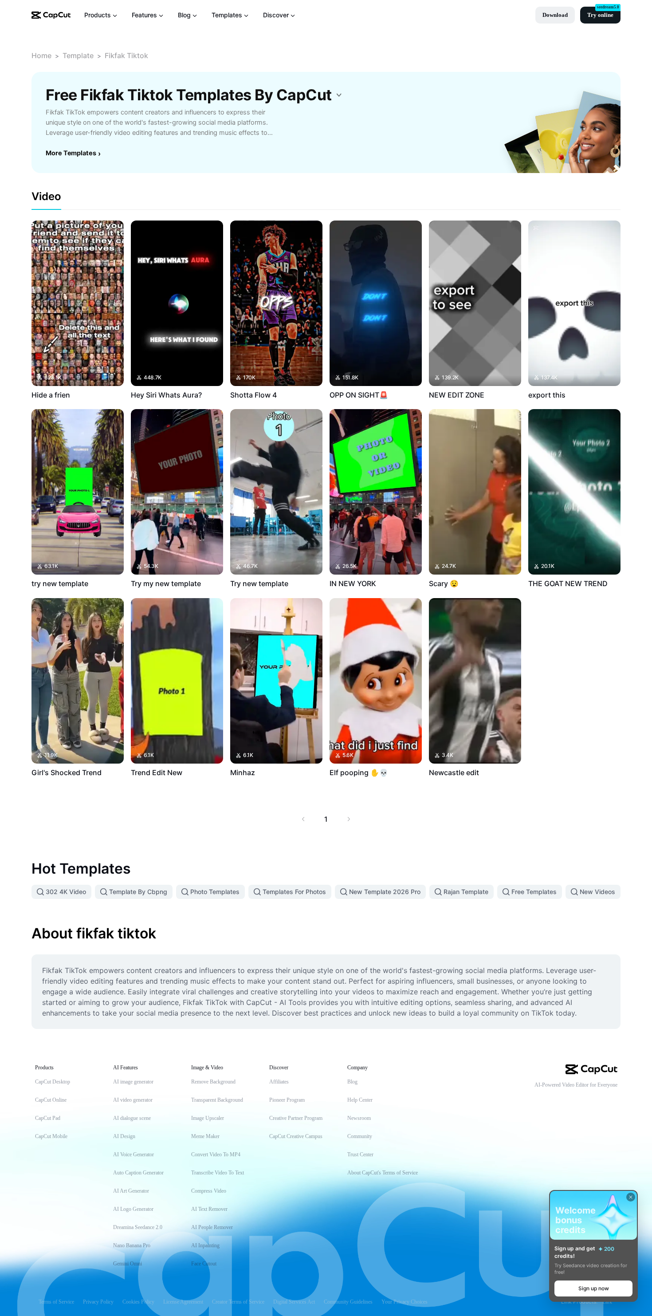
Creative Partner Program (295, 1118)
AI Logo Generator (133, 1209)
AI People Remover (212, 1227)
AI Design (124, 1136)
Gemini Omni (127, 1264)
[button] (555, 15)
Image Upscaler (207, 1118)
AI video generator (133, 1100)
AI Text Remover (209, 1209)
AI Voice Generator (133, 1154)
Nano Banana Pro (131, 1245)
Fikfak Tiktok (126, 55)
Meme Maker (205, 1136)
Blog (352, 1082)
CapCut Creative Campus (295, 1136)
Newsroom (359, 1118)
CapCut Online (51, 1100)
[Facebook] (613, 1099)
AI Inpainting (205, 1245)
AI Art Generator (131, 1191)
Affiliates (279, 1082)
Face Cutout (203, 1264)
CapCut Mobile (51, 1136)
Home (41, 55)
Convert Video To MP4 (215, 1154)
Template (78, 55)
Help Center (360, 1100)
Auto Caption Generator (138, 1173)
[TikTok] (560, 1099)
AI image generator (133, 1082)
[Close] (630, 1197)
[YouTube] (577, 1099)
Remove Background (213, 1082)
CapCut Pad (47, 1118)
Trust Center (360, 1154)
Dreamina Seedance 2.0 (137, 1227)
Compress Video (208, 1191)
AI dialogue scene (132, 1118)
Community (359, 1136)
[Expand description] (338, 95)
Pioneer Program (287, 1100)
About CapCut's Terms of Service (382, 1173)
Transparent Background (217, 1100)
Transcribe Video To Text (217, 1173)
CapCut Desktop (52, 1082)
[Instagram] (595, 1099)
